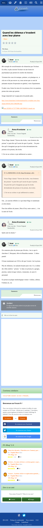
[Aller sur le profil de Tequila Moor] (5, 451)
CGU (37, 520)
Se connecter (8, 418)
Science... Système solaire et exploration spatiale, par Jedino (23, 474)
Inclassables (17, 51)
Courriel (12, 499)
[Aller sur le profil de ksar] (4, 60)
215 (18, 60)
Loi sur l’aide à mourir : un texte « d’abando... (16, 396)
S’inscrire (22, 418)
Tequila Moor (14, 452)
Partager (31, 499)
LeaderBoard (24, 522)
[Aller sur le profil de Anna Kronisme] (4, 132)
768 (29, 129)
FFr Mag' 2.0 (12, 455)
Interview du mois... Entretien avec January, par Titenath (23, 450)
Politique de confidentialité (17, 520)
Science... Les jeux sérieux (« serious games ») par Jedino (23, 462)
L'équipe (17, 522)
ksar (6, 49)
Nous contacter (30, 520)
